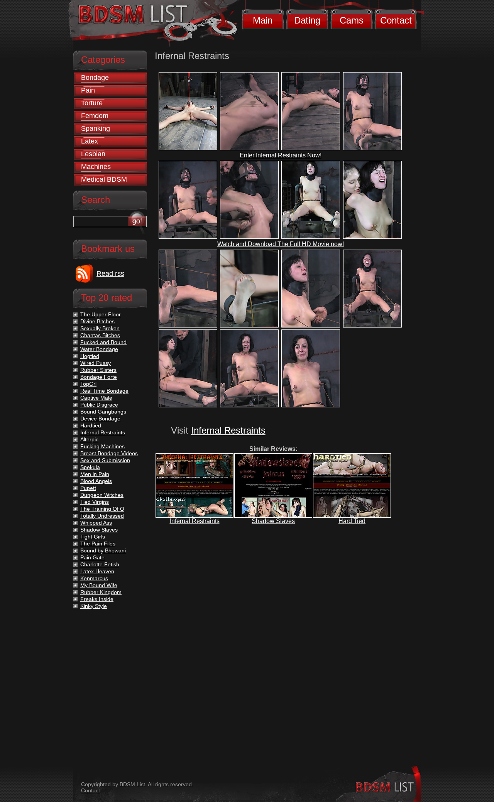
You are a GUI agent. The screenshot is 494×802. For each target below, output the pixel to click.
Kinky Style (93, 606)
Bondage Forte (98, 377)
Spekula (90, 467)
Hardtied (90, 425)
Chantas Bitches (100, 335)
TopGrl (88, 384)
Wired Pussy (95, 363)
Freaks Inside (96, 599)
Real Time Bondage (104, 391)
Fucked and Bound (103, 342)
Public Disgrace (99, 405)
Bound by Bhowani (103, 550)
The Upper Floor (100, 314)
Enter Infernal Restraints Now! (280, 155)
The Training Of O (102, 509)
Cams (352, 20)
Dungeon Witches (102, 495)
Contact (396, 20)
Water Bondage (99, 349)
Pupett (88, 488)
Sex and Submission (105, 460)
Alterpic (89, 439)
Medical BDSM (104, 179)
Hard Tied (351, 521)
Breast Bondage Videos (109, 453)
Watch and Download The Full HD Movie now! (280, 244)
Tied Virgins (94, 502)
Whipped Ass (96, 523)
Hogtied (89, 356)
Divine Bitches (97, 321)
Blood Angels (96, 481)
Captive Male (96, 398)
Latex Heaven (97, 571)
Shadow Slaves (273, 521)
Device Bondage (100, 418)
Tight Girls (92, 537)
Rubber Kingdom (101, 592)
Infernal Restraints (228, 430)
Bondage (95, 77)
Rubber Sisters (98, 370)
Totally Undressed (102, 516)
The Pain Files (97, 543)
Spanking (95, 128)
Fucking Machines (102, 446)
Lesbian (93, 154)
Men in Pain (94, 474)
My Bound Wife (98, 585)
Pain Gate (92, 557)
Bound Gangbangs (103, 412)
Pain (88, 90)
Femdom (94, 116)
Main (262, 20)
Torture (92, 103)
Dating (307, 20)
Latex (89, 141)
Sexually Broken (100, 328)
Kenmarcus (94, 578)
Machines (96, 167)
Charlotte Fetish (99, 564)
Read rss (110, 273)
